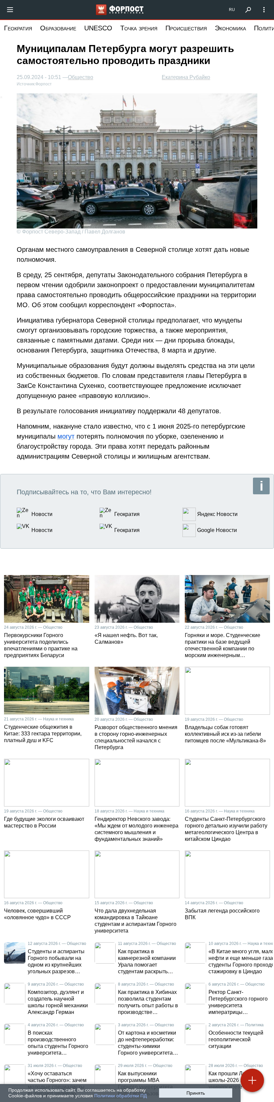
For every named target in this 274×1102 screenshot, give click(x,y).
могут (66, 436)
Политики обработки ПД (120, 1095)
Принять (195, 1093)
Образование (58, 28)
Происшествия (186, 28)
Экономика (230, 28)
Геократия (18, 28)
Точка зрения (138, 28)
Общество (80, 77)
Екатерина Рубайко (186, 77)
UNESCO (98, 28)
